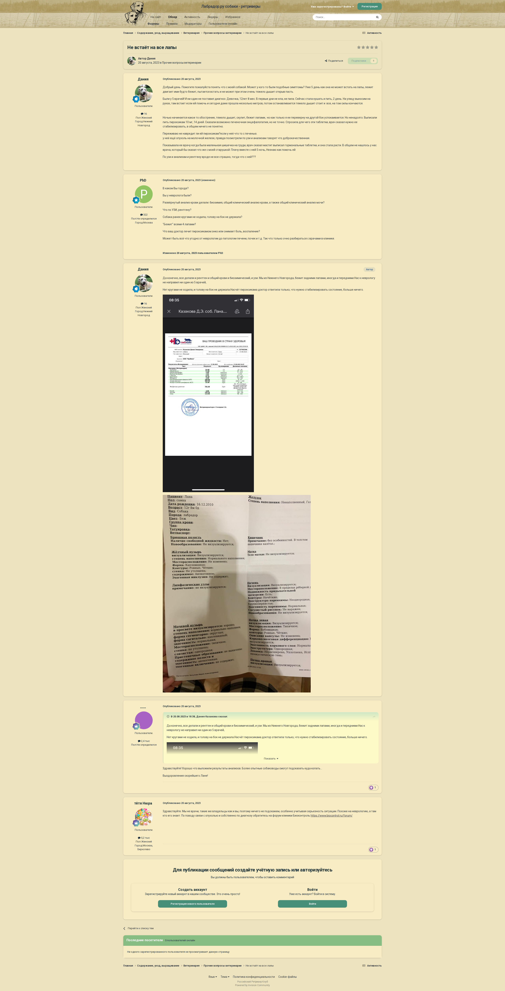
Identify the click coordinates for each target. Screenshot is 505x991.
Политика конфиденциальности (254, 976)
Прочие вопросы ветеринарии (181, 62)
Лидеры (212, 17)
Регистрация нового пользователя (192, 903)
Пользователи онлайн (223, 23)
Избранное (232, 17)
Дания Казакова (207, 716)
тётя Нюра (143, 803)
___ (143, 706)
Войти (312, 903)
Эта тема (362, 17)
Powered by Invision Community (252, 985)
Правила (172, 23)
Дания (151, 58)
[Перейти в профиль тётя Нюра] (144, 817)
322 (145, 214)
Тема (224, 976)
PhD (143, 180)
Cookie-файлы (287, 976)
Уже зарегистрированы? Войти (331, 6)
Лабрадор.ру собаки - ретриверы (231, 6)
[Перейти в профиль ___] (144, 720)
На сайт (156, 17)
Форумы (153, 23)
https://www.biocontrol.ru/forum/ (332, 815)
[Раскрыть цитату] (168, 716)
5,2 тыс (145, 837)
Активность (192, 17)
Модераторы (193, 23)
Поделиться (335, 60)
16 (145, 113)
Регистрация (370, 6)
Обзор (172, 17)
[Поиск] (377, 17)
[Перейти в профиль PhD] (144, 194)
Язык (212, 976)
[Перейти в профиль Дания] (131, 61)
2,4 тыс (145, 740)
